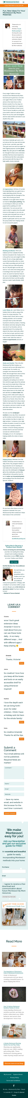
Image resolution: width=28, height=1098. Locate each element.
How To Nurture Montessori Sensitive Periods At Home (12, 1007)
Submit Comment (10, 813)
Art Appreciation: (8, 189)
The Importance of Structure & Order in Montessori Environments (13, 972)
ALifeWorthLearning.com (18, 538)
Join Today (14, 562)
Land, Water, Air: (8, 310)
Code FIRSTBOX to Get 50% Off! (14, 5)
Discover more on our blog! (14, 1063)
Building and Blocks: (9, 250)
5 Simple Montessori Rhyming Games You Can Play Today (12, 1044)
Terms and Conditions (13, 1080)
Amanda (8, 655)
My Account (7, 1074)
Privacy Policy (14, 1077)
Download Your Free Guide (9, 896)
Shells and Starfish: (9, 363)
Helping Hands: (7, 459)
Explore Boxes (18, 1074)
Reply (21, 649)
